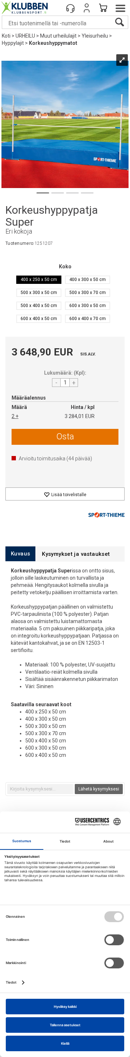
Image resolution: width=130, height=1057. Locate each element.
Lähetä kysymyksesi (98, 789)
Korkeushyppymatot (53, 43)
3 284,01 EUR (80, 416)
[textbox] (40, 789)
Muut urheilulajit (58, 36)
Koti (6, 36)
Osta (65, 436)
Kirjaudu (86, 8)
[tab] (20, 553)
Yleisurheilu (95, 36)
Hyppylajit (13, 43)
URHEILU (25, 36)
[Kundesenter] (70, 8)
